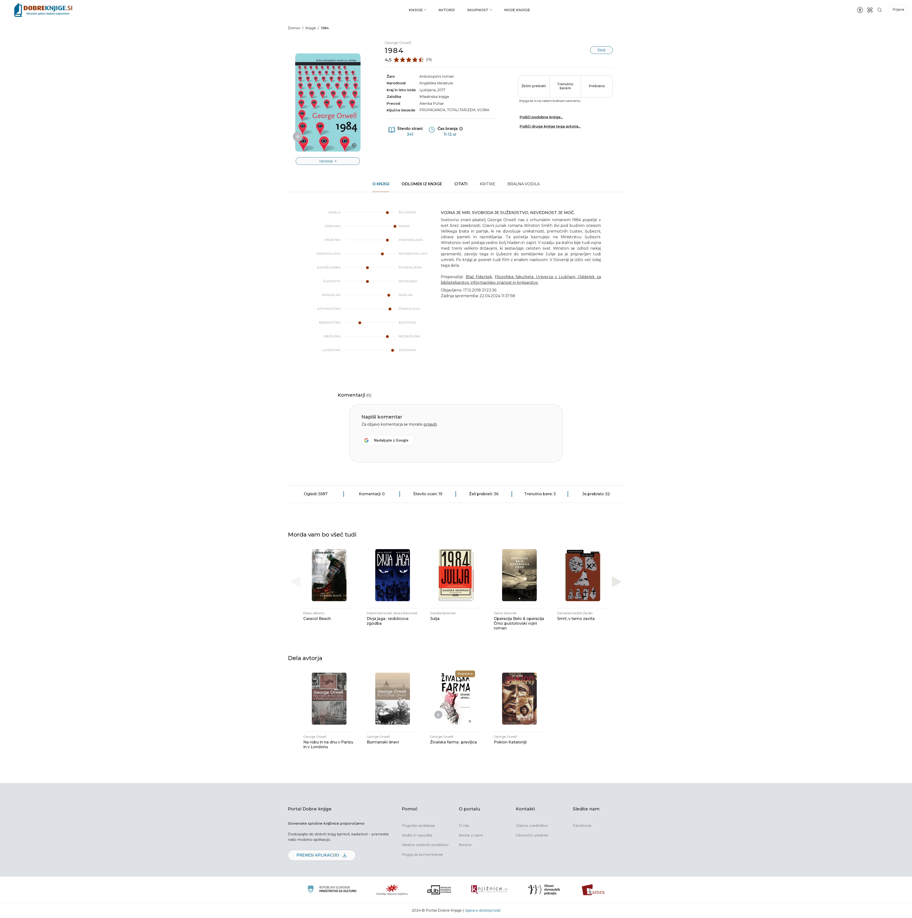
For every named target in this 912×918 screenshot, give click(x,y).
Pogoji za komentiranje (422, 854)
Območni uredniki (532, 835)
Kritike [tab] (487, 184)
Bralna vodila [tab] (524, 184)
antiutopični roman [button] (436, 76)
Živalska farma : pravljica (453, 742)
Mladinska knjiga (434, 96)
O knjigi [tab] (381, 184)
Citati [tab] (461, 184)
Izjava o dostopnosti (482, 910)
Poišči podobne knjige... (541, 117)
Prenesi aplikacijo (318, 855)
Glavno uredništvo (532, 825)
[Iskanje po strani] (880, 10)
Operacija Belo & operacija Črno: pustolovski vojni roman (519, 623)
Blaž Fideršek (479, 277)
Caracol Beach (317, 618)
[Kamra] (593, 890)
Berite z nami (471, 835)
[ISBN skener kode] (870, 10)
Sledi (601, 50)
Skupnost (477, 10)
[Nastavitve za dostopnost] (860, 10)
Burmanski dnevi (383, 742)
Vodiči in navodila (417, 835)
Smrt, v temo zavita (576, 618)
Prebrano (597, 86)
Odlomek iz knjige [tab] (422, 184)
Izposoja (326, 161)
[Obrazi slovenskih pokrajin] (544, 890)
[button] (616, 581)
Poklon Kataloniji (510, 742)
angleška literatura (436, 83)
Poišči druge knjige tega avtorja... (550, 126)
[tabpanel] (456, 286)
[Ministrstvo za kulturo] (332, 890)
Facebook (582, 825)
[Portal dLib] (439, 890)
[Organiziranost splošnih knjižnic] (392, 890)
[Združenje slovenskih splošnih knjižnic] (489, 889)
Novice (465, 844)
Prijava (898, 9)
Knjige (416, 10)
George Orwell (398, 42)
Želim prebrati (534, 86)
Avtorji (446, 10)
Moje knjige (517, 10)
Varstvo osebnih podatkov (425, 844)
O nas (464, 825)
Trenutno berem (565, 86)
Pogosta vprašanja (418, 825)
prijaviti (430, 424)
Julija (435, 618)
